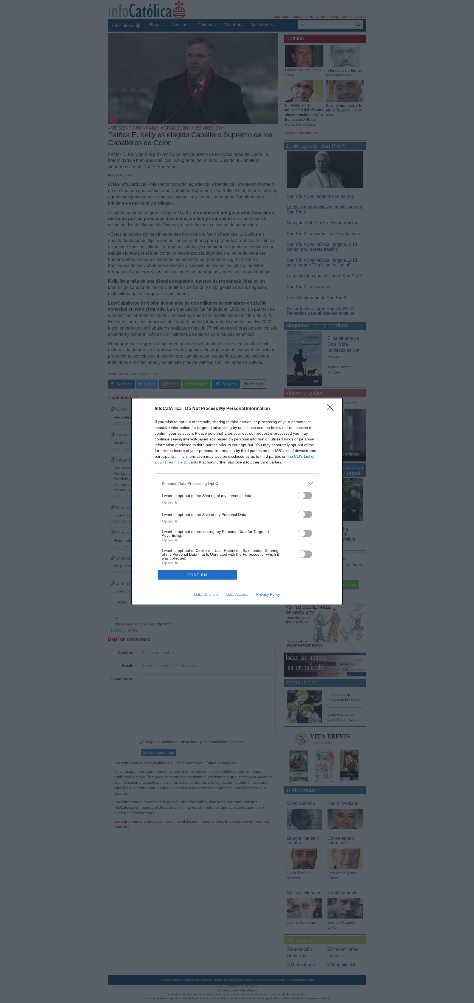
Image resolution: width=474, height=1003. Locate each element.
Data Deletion (206, 594)
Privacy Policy (268, 594)
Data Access (237, 594)
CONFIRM (197, 575)
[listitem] (237, 483)
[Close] (332, 409)
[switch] (305, 495)
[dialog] (237, 501)
